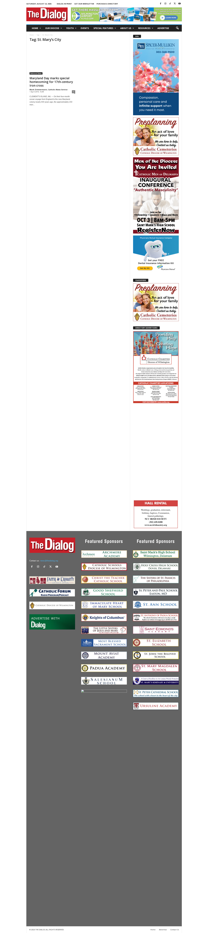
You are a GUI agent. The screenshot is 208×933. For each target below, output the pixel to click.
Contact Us (174, 929)
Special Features (103, 28)
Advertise (163, 28)
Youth (70, 28)
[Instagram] (165, 4)
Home (35, 28)
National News (36, 73)
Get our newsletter (84, 4)
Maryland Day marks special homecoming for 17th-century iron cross (51, 81)
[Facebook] (160, 4)
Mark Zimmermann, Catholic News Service (48, 89)
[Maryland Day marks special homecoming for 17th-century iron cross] (52, 60)
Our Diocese (52, 28)
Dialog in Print (64, 4)
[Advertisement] (156, 451)
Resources (144, 28)
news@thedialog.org (49, 561)
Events (85, 28)
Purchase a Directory (107, 4)
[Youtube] (179, 4)
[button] (177, 28)
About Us (125, 28)
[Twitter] (175, 4)
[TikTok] (170, 4)
